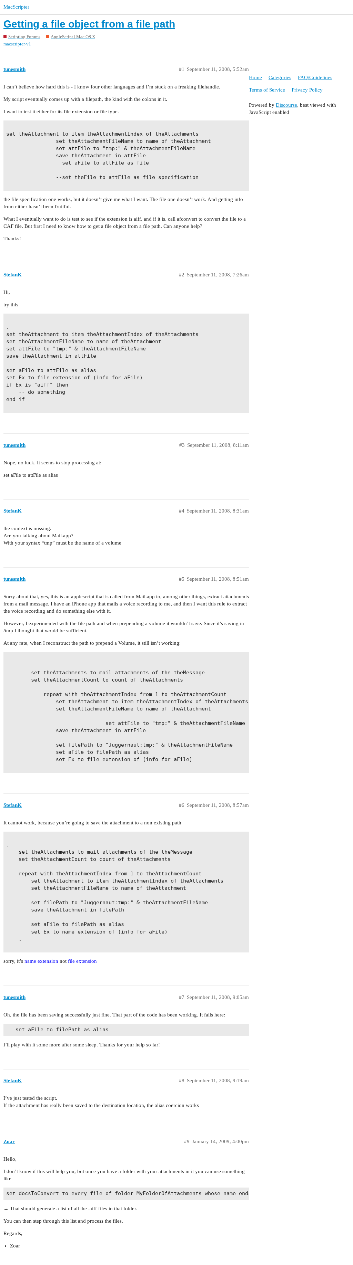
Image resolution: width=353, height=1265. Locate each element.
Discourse (286, 105)
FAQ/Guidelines (315, 77)
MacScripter (16, 7)
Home (255, 77)
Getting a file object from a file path (89, 24)
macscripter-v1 (17, 43)
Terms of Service (267, 90)
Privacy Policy (307, 90)
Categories (280, 77)
